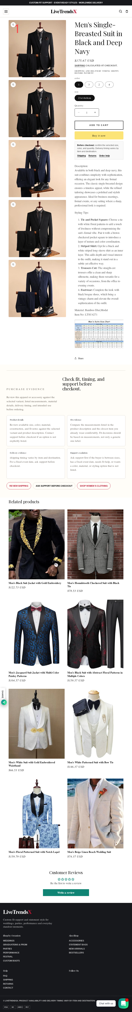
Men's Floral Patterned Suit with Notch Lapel (34, 852)
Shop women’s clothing (94, 485)
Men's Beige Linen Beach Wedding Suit (89, 852)
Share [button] (81, 358)
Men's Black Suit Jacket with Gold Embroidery (35, 583)
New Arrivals (77, 949)
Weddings (8, 941)
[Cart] (127, 11)
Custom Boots (11, 961)
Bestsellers (76, 953)
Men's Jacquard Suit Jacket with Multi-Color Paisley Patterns (34, 674)
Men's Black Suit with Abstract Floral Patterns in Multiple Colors (95, 674)
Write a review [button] (66, 892)
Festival (8, 956)
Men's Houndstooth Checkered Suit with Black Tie (93, 584)
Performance (11, 953)
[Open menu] (6, 11)
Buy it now (99, 135)
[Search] (120, 11)
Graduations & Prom (15, 944)
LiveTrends (64, 11)
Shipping (80, 65)
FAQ (5, 976)
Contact (8, 988)
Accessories (76, 941)
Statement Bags (78, 944)
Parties (7, 949)
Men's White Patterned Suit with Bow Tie (90, 762)
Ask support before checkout (54, 485)
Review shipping (18, 485)
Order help (104, 156)
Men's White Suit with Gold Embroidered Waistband (32, 764)
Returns (93, 156)
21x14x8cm (84, 98)
